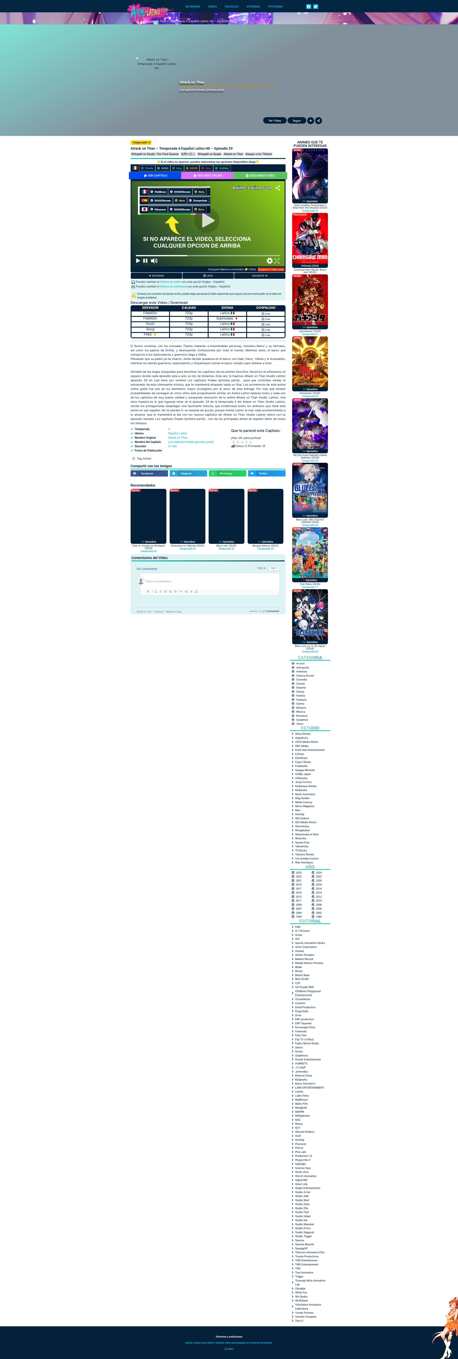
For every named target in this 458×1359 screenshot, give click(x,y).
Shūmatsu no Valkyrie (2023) (187, 545)
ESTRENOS (253, 6)
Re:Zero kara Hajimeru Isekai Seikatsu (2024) (310, 456)
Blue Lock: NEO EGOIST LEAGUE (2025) (310, 520)
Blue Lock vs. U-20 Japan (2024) (310, 647)
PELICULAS (232, 6)
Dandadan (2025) (310, 393)
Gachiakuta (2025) (310, 331)
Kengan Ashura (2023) (265, 545)
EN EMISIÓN (193, 6)
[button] (308, 6)
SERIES (212, 6)
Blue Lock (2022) (226, 545)
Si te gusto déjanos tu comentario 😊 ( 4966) (232, 269)
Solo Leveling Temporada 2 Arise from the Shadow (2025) (310, 206)
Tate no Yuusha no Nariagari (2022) (148, 547)
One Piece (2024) (310, 583)
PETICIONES (275, 6)
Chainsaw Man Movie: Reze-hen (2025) (310, 271)
